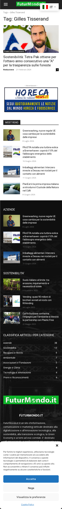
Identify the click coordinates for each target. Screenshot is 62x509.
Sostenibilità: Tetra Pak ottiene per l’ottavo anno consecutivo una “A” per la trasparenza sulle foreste (29, 61)
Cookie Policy (27, 504)
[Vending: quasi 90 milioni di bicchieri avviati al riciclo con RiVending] (11, 301)
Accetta (31, 479)
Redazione (8, 69)
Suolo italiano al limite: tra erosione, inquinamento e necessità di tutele (36, 283)
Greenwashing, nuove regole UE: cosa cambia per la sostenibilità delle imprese (39, 133)
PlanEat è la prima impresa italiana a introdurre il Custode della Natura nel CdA (41, 187)
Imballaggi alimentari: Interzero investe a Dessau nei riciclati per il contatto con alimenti (40, 170)
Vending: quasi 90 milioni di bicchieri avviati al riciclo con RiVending (37, 300)
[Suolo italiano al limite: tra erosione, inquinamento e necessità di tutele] (11, 284)
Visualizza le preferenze (31, 497)
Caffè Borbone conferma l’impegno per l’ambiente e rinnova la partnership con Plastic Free (41, 316)
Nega (31, 488)
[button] (57, 445)
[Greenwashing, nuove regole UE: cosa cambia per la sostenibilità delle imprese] (11, 135)
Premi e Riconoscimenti (14, 51)
